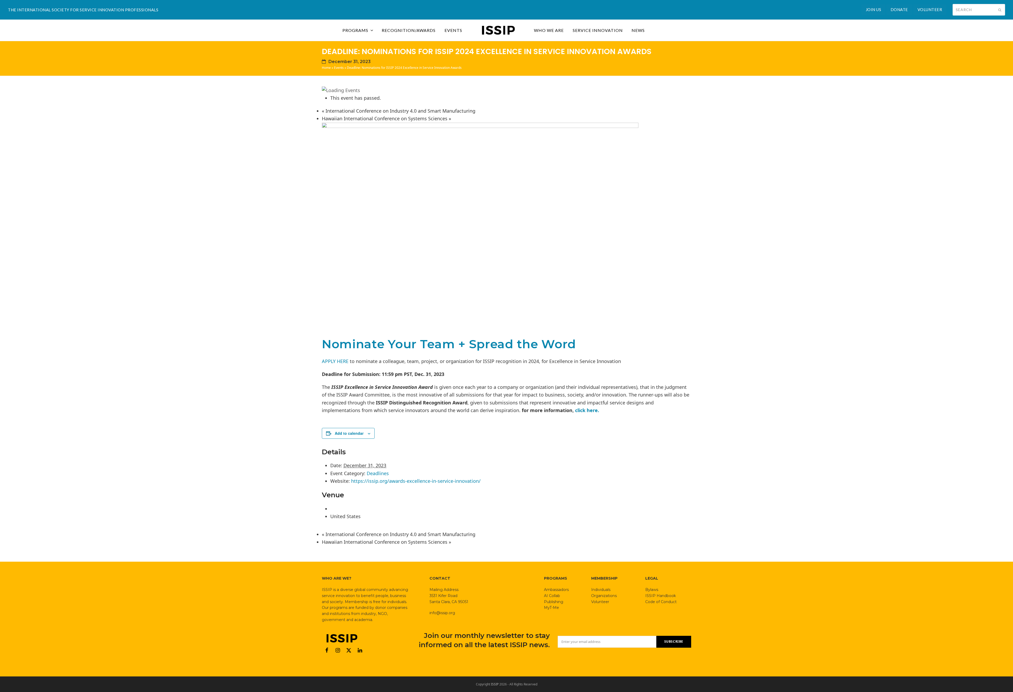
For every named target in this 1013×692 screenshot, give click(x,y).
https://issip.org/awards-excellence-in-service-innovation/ (416, 481)
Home (326, 67)
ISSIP (495, 684)
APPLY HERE (335, 361)
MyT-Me (551, 607)
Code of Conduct (661, 601)
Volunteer (600, 601)
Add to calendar (349, 433)
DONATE (899, 9)
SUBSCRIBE (673, 641)
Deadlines (378, 473)
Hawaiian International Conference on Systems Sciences (386, 118)
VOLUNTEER (930, 9)
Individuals (600, 589)
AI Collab (552, 595)
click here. (586, 410)
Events (339, 67)
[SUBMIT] (999, 9)
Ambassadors (556, 589)
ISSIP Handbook (660, 595)
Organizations (604, 595)
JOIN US (873, 9)
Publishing (553, 601)
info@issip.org (442, 612)
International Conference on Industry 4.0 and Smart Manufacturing (398, 111)
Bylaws (651, 589)
